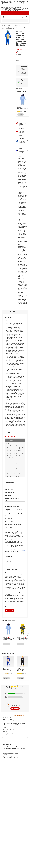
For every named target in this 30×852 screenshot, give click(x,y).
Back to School (11, 1)
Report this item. (23, 550)
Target (3, 25)
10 (20, 60)
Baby (16, 3)
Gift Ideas (6, 7)
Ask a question (9, 610)
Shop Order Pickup (13, 9)
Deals (4, 8)
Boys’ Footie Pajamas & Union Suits (14, 27)
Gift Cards (9, 7)
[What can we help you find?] (15, 20)
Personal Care (22, 3)
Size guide (23, 58)
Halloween (19, 1)
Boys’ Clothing (10, 27)
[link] (19, 47)
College (15, 1)
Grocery (5, 3)
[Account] (22, 16)
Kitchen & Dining (14, 2)
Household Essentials (11, 3)
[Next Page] (27, 60)
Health (7, 4)
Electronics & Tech (6, 6)
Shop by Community (15, 7)
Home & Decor (8, 2)
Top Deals (25, 8)
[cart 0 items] (26, 16)
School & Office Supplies (16, 4)
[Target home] (15, 17)
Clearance (8, 8)
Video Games (13, 6)
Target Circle (12, 10)
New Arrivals (12, 8)
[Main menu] (3, 16)
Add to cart (20, 114)
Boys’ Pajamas (18, 27)
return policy (11, 601)
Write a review (15, 708)
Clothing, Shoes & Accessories (13, 25)
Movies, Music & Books (20, 6)
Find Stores (17, 10)
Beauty (18, 3)
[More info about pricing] (26, 51)
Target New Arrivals (4, 1)
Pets (5, 4)
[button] (19, 47)
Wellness (10, 4)
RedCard (8, 10)
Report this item (19, 88)
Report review (15, 733)
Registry (5, 10)
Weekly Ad (7, 9)
